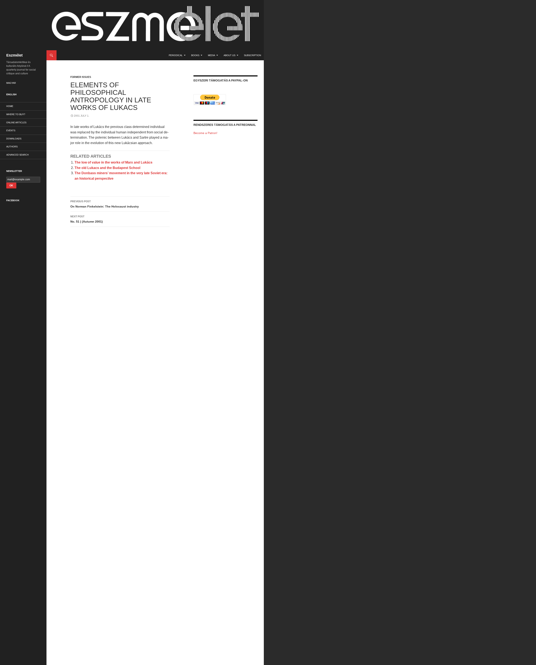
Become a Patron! (205, 133)
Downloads (13, 138)
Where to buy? (15, 114)
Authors (12, 146)
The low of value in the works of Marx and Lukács (113, 162)
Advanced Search (17, 154)
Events (10, 130)
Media (211, 55)
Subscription (252, 55)
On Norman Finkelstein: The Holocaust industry (104, 204)
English (11, 94)
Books (195, 55)
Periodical (176, 55)
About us (229, 55)
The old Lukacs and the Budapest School (107, 168)
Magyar (11, 83)
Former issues (80, 77)
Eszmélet (14, 55)
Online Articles (16, 122)
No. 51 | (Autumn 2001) (86, 219)
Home (9, 106)
